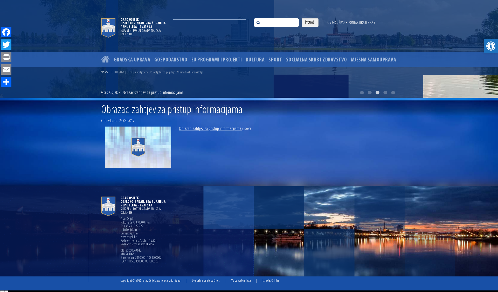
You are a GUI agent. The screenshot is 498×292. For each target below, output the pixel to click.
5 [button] (393, 92)
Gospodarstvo (171, 60)
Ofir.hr (275, 281)
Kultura (255, 60)
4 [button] (385, 92)
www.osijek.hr (129, 237)
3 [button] (377, 92)
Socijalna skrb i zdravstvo (316, 60)
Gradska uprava (132, 60)
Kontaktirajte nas (362, 23)
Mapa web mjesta (241, 281)
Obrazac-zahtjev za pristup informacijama (215, 129)
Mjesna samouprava (373, 60)
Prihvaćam (2, 291)
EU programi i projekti (216, 60)
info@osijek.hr (129, 230)
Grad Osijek (110, 93)
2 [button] (369, 92)
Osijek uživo (336, 23)
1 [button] (361, 92)
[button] (491, 46)
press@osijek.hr (129, 233)
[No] (6, 291)
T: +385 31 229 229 (132, 226)
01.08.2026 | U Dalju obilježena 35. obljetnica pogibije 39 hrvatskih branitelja (157, 72)
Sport (275, 60)
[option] (249, 49)
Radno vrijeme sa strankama (137, 244)
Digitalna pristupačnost (206, 281)
